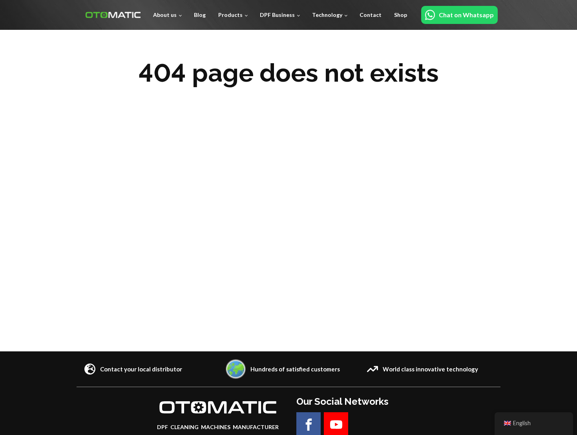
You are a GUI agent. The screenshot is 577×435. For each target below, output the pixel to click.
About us (165, 14)
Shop (400, 14)
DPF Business (277, 14)
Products (230, 14)
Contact (371, 14)
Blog (200, 14)
